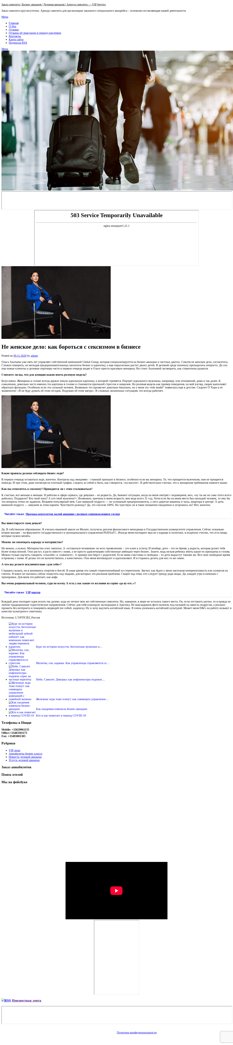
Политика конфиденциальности (137, 1032)
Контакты (15, 36)
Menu (4, 16)
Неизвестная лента (26, 1000)
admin (34, 355)
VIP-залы (14, 750)
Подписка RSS (18, 42)
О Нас (12, 26)
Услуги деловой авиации (24, 760)
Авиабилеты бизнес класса (25, 753)
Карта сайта (16, 39)
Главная (14, 23)
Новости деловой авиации (25, 756)
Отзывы (14, 29)
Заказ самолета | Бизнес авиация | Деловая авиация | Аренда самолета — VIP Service (53, 4)
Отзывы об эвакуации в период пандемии (35, 32)
